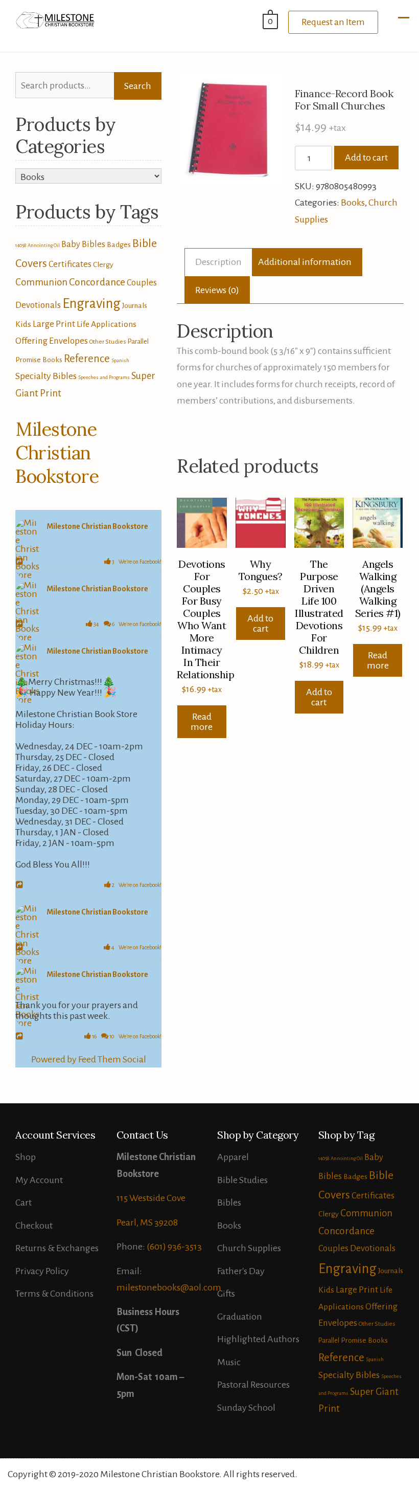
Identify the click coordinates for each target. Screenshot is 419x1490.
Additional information (305, 262)
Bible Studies (242, 1180)
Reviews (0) (217, 290)
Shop (25, 1157)
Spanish (120, 360)
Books (353, 202)
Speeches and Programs (104, 377)
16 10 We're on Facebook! (126, 1036)
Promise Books (38, 359)
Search (137, 86)
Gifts (226, 1293)
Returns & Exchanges (57, 1248)
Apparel (233, 1157)
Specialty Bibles (46, 376)
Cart (23, 1202)
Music (229, 1362)
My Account (39, 1180)
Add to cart (366, 157)
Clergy (103, 264)
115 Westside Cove (151, 1198)
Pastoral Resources (253, 1385)
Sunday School (246, 1408)
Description (218, 262)
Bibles (229, 1202)
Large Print (54, 324)
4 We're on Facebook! (135, 947)
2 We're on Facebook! (136, 885)
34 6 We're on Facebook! (126, 624)
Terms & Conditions (54, 1293)
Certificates (70, 264)
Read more (202, 721)
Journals (134, 305)
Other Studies (107, 342)
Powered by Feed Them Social (88, 1059)
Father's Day (241, 1271)
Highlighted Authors (258, 1339)
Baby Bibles (83, 244)
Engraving (91, 303)
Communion (41, 282)
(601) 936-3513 (174, 1246)
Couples (142, 282)
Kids (23, 324)
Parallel (138, 341)
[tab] (218, 262)
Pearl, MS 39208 (147, 1222)
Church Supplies (249, 1248)
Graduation (239, 1316)
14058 (20, 245)
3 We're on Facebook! (136, 562)
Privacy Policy (42, 1271)
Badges (119, 244)
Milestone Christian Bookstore (57, 452)
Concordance (97, 282)
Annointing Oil (44, 245)
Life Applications (106, 324)
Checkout (34, 1225)
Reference (87, 358)
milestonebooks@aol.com (169, 1287)
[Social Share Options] (20, 562)
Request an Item (333, 22)
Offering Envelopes (51, 341)
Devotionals (38, 305)
